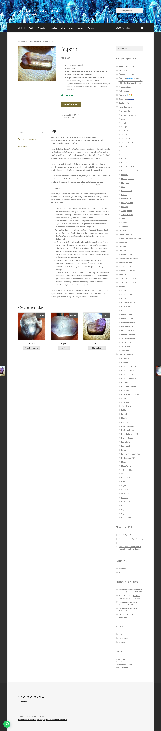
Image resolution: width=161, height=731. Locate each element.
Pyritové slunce (127, 478)
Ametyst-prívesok (128, 115)
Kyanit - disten (127, 438)
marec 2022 (123, 638)
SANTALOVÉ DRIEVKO (127, 270)
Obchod (21, 28)
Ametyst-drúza (127, 374)
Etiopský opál (126, 414)
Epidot (124, 410)
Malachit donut (127, 314)
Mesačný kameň (127, 179)
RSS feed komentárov (124, 665)
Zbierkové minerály (34, 42)
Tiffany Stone (126, 211)
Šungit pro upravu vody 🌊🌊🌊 (131, 282)
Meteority (123, 242)
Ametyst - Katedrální (129, 366)
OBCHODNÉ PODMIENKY (32, 697)
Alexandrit (125, 362)
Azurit (123, 119)
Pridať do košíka (71, 104)
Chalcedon (125, 131)
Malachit (124, 175)
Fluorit (124, 418)
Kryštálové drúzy (127, 426)
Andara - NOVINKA (126, 66)
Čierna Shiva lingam (126, 74)
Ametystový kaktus (129, 378)
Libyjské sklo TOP (128, 458)
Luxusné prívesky (125, 107)
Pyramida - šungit (128, 322)
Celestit (124, 398)
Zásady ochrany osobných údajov (31, 719)
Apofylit (124, 382)
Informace (122, 568)
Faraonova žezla (125, 87)
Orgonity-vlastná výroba (128, 259)
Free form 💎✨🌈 (126, 95)
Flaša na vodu (124, 91)
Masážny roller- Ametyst (131, 239)
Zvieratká (125, 350)
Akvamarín (125, 111)
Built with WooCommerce (56, 719)
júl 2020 (122, 642)
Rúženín (124, 195)
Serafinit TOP (126, 199)
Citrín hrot (125, 135)
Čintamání (123, 611)
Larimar (124, 450)
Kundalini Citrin (125, 103)
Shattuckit (125, 494)
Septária (124, 486)
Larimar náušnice (127, 254)
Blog (63, 28)
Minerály (122, 572)
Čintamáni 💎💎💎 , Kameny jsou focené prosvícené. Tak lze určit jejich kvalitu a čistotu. (130, 80)
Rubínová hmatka (128, 334)
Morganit (125, 183)
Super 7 (46, 42)
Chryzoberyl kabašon (129, 302)
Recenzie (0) (23, 146)
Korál (123, 159)
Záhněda (124, 227)
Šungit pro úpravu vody (127, 278)
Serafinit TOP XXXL (126, 604)
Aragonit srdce (127, 294)
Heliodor (124, 422)
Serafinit (124, 490)
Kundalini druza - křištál (130, 434)
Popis (20, 132)
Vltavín (124, 223)
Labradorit (125, 442)
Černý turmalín (127, 127)
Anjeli (123, 290)
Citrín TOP (125, 139)
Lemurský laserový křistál (131, 454)
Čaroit (123, 123)
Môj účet (53, 28)
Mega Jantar (126, 466)
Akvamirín (125, 358)
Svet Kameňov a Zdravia (38, 10)
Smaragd (124, 207)
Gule (123, 310)
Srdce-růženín (126, 346)
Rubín (123, 482)
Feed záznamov (122, 662)
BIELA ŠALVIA (124, 70)
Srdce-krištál (126, 342)
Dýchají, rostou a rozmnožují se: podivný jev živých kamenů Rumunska (130, 549)
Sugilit (123, 510)
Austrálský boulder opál (130, 394)
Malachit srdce (127, 318)
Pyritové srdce (127, 326)
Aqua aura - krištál (128, 386)
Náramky (122, 246)
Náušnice (122, 250)
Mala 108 (122, 231)
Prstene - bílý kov (125, 263)
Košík (31, 28)
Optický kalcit (126, 474)
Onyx (123, 187)
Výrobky (122, 286)
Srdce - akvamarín (128, 338)
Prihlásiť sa (120, 659)
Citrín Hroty (126, 406)
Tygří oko (125, 219)
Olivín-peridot (127, 470)
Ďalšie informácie (27, 139)
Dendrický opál (127, 147)
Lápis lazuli (125, 446)
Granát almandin (127, 306)
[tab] (31, 132)
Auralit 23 (125, 390)
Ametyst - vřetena (128, 370)
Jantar (123, 151)
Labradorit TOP (127, 167)
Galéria (80, 28)
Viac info (64, 348)
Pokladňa (41, 28)
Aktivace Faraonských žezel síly (131, 539)
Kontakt (91, 28)
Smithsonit (125, 502)
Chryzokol (125, 402)
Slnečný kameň (127, 203)
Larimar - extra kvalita (130, 171)
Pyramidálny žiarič (126, 266)
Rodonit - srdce (127, 330)
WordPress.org (122, 667)
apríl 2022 (122, 634)
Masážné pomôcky (126, 235)
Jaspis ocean (126, 155)
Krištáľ (124, 163)
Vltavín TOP (126, 518)
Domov (23, 42)
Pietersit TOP (126, 191)
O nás (71, 28)
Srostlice (122, 274)
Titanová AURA (127, 215)
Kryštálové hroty (127, 430)
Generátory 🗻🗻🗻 (126, 99)
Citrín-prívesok (127, 143)
